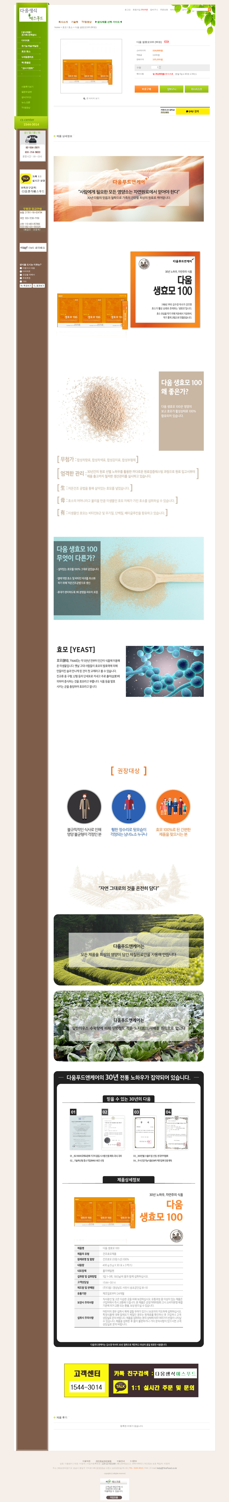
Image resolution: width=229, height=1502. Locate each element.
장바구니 (154, 10)
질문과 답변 (26, 92)
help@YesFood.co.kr (167, 1468)
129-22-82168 (109, 1463)
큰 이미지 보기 (92, 98)
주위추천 (26, 278)
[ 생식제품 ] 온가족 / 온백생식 (28, 33)
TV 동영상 (25, 108)
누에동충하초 (27, 57)
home (57, 27)
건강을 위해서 (28, 275)
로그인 (128, 10)
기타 (24, 281)
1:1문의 (133, 1461)
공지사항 (186, 10)
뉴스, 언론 (25, 102)
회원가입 (140, 10)
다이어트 (25, 40)
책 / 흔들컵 (25, 62)
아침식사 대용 (28, 268)
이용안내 (121, 1461)
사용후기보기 (27, 86)
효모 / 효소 (25, 51)
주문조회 (164, 10)
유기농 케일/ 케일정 (29, 46)
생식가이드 (26, 97)
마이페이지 (175, 10)
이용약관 (86, 1461)
